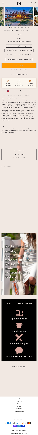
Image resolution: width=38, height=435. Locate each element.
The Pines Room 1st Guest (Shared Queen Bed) (19, 41)
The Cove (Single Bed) (11, 50)
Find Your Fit (19, 401)
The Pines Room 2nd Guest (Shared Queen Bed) (19, 46)
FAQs (19, 399)
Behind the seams (19, 158)
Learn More (19, 416)
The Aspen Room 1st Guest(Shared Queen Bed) (19, 55)
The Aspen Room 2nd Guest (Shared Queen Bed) (19, 59)
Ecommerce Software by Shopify (19, 433)
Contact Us (19, 408)
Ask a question (19, 154)
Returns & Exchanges (19, 411)
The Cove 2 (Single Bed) (26, 50)
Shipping (19, 404)
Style (19, 38)
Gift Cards (19, 406)
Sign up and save (18, 420)
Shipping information (19, 151)
